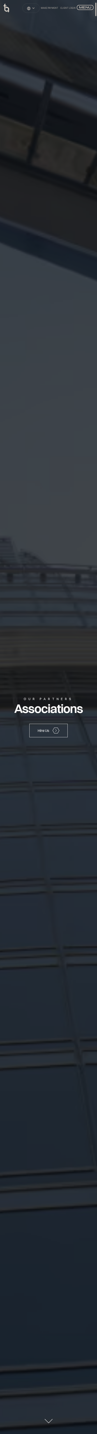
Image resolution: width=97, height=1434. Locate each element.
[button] (31, 8)
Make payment (49, 8)
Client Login (68, 8)
